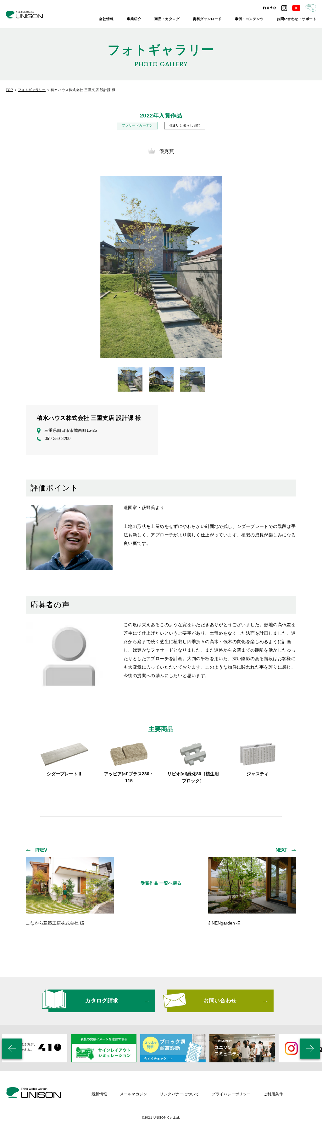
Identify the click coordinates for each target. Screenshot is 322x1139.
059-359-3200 (58, 438)
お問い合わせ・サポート (296, 19)
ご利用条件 (273, 1094)
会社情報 (106, 19)
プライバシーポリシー (231, 1094)
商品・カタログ (167, 19)
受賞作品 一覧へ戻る (161, 883)
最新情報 (99, 1094)
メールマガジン (133, 1094)
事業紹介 (134, 19)
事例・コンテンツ (249, 19)
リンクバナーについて (179, 1094)
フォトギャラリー (32, 90)
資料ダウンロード (207, 19)
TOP (9, 90)
